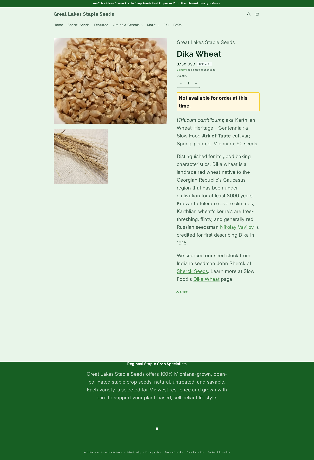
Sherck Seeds (192, 271)
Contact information (219, 452)
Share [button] (184, 291)
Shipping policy (195, 452)
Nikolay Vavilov (237, 227)
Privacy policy (153, 452)
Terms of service (174, 452)
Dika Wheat (206, 279)
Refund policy (133, 452)
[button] (128, 25)
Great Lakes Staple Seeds (109, 452)
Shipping (182, 69)
